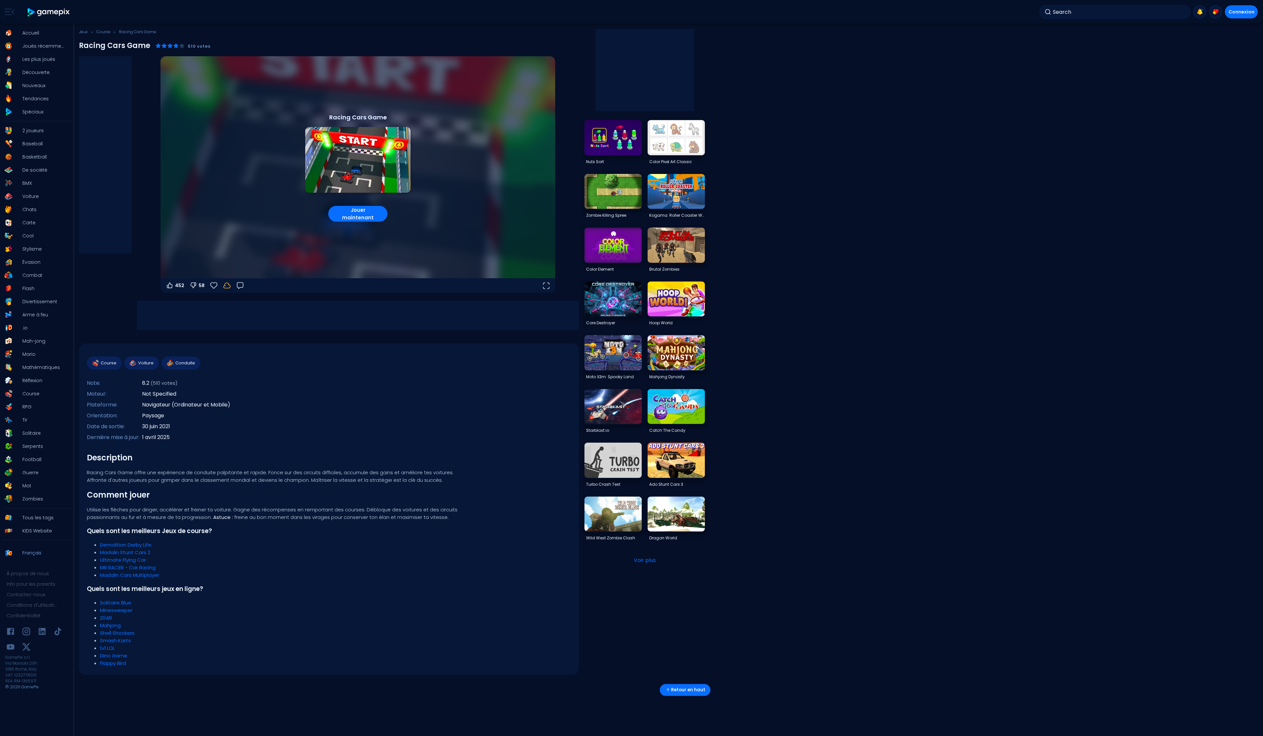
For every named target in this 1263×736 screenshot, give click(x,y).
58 (202, 285)
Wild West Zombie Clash (610, 538)
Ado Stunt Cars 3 (666, 484)
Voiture (146, 363)
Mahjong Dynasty (667, 377)
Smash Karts (115, 640)
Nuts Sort (595, 161)
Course (103, 32)
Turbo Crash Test (603, 484)
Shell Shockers (117, 632)
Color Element (600, 269)
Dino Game (113, 655)
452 (179, 285)
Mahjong (110, 625)
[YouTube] (10, 648)
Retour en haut (688, 690)
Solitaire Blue (115, 602)
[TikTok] (58, 632)
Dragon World (663, 538)
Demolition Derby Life (125, 544)
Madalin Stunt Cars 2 (125, 552)
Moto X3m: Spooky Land (610, 377)
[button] (35, 32)
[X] (26, 648)
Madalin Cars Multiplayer (129, 575)
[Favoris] (1215, 11)
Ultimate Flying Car (123, 559)
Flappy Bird (113, 663)
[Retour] (240, 285)
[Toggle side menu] (8, 12)
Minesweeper (116, 610)
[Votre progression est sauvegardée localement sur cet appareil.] (227, 285)
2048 (106, 617)
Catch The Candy (667, 430)
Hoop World (661, 323)
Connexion (1241, 12)
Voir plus (645, 560)
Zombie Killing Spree (606, 215)
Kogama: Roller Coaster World (677, 215)
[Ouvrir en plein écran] (546, 285)
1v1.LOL (107, 648)
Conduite (185, 363)
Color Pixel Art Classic (670, 161)
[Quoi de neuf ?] (1199, 11)
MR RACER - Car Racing (128, 567)
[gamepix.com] (49, 12)
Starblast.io (597, 430)
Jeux (83, 32)
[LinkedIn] (42, 632)
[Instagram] (26, 632)
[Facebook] (10, 632)
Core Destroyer (600, 323)
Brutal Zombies (664, 269)
